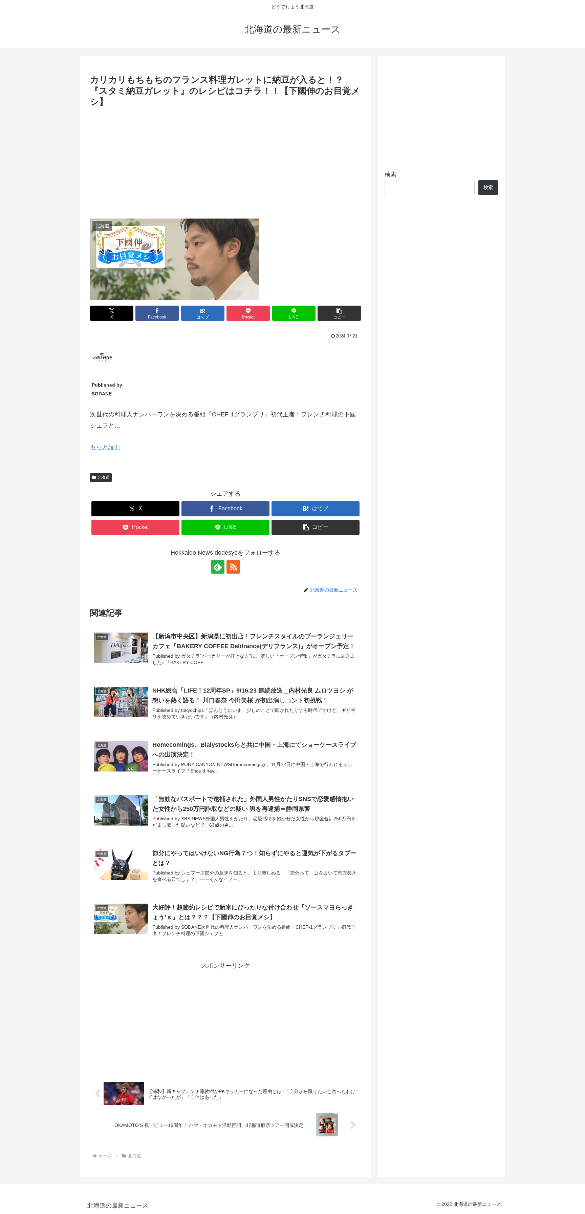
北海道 (104, 477)
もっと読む (105, 447)
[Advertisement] (225, 160)
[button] (339, 313)
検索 (391, 174)
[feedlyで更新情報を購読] (217, 567)
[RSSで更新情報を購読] (233, 567)
